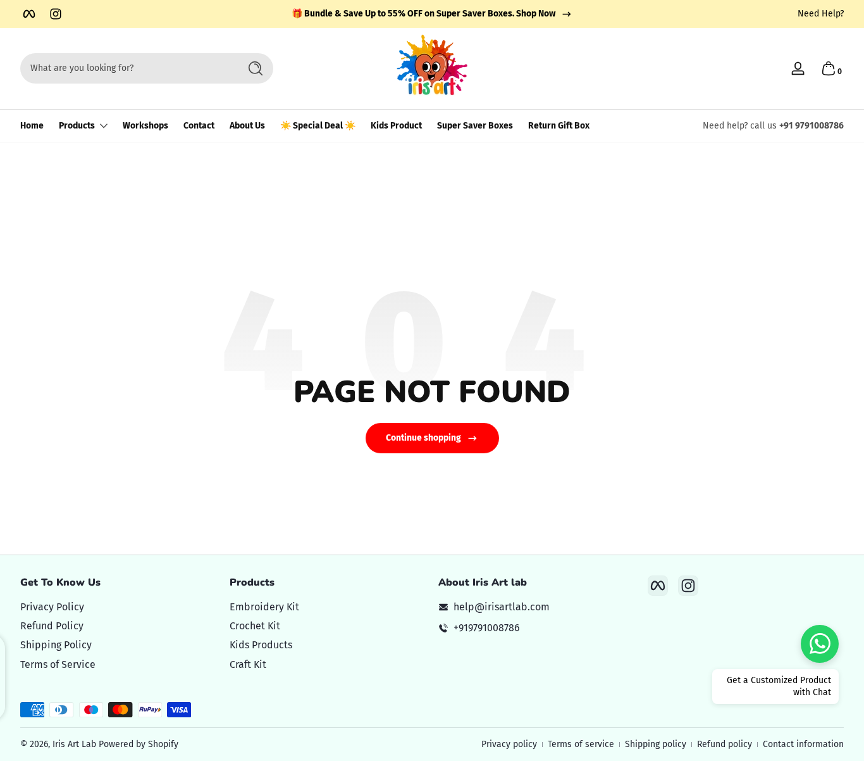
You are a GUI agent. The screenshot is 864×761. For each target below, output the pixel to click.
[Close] (644, 314)
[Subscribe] (621, 421)
